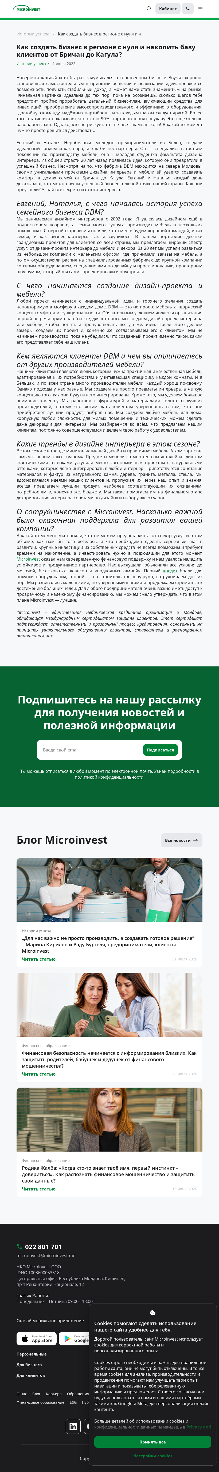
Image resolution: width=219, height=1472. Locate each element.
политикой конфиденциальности (109, 777)
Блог (36, 1393)
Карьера (54, 1393)
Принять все (152, 1442)
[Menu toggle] (200, 8)
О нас (22, 1393)
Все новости (178, 840)
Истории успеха (33, 34)
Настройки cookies (152, 1455)
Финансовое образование (40, 1402)
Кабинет (168, 8)
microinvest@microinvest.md (46, 1255)
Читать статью (39, 959)
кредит (170, 571)
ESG (73, 1402)
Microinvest (28, 559)
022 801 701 (43, 1247)
